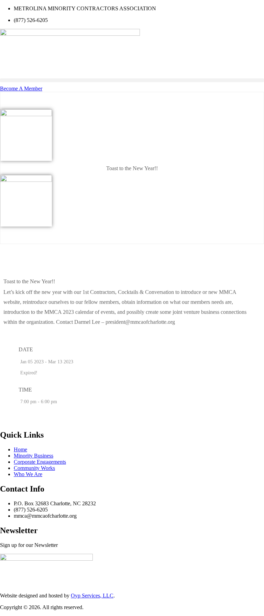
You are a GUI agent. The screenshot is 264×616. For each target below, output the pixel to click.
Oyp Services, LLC (92, 595)
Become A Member (21, 88)
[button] (132, 80)
